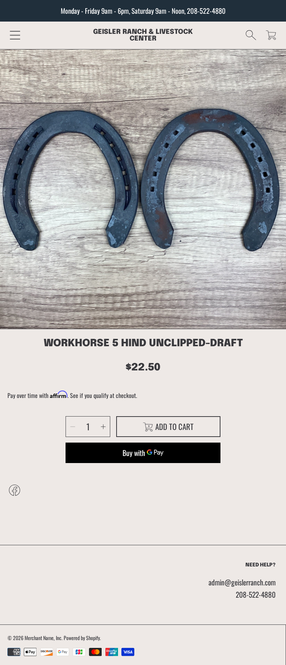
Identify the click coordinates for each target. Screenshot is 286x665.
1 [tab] (143, 314)
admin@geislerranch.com (242, 582)
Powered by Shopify (82, 638)
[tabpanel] (143, 191)
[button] (15, 35)
